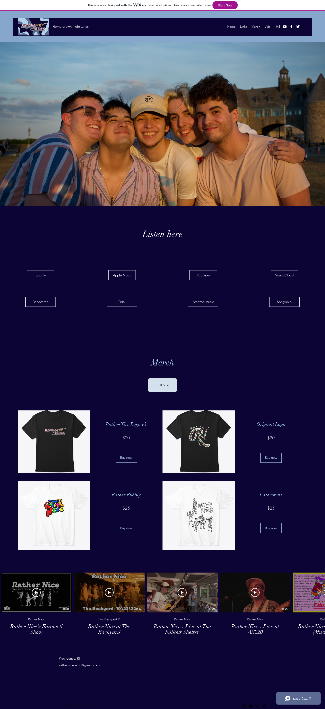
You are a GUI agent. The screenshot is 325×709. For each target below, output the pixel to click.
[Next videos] (319, 592)
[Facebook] (291, 26)
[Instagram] (278, 26)
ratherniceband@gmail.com (79, 665)
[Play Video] (36, 592)
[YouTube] (285, 26)
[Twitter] (298, 26)
